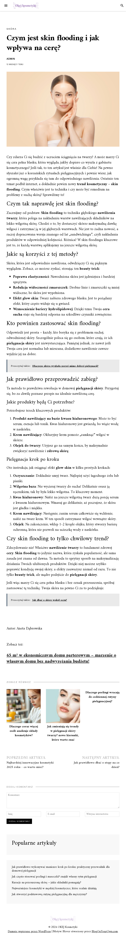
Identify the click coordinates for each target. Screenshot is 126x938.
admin (11, 58)
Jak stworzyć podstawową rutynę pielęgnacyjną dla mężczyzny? (49, 894)
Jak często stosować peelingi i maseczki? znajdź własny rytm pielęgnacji (54, 876)
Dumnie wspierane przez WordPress (29, 931)
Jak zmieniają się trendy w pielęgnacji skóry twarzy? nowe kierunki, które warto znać (63, 733)
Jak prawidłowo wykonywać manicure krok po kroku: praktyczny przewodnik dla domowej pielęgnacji (61, 869)
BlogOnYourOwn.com (105, 931)
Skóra (12, 28)
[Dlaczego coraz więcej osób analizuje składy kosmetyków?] (24, 706)
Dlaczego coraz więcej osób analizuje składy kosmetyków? (23, 731)
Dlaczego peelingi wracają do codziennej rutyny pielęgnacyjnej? (102, 697)
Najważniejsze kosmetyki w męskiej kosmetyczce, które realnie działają (54, 888)
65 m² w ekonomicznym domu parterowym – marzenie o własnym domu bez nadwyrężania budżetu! (61, 658)
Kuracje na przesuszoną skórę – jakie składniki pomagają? (46, 882)
